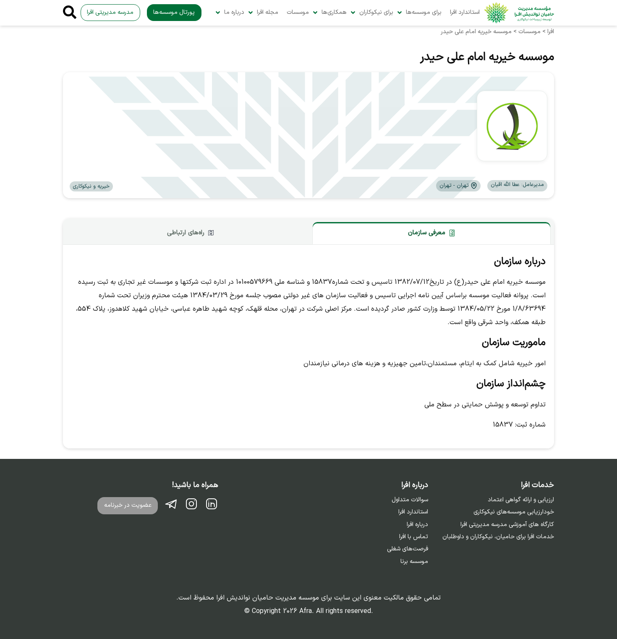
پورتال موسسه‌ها (174, 12)
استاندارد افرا (465, 12)
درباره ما (234, 12)
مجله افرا (267, 12)
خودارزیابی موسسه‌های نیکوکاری (513, 512)
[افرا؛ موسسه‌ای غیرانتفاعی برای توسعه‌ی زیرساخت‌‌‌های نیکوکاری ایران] (519, 13)
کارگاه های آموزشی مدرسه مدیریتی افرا (507, 525)
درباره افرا (417, 525)
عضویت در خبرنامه (128, 505)
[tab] (431, 233)
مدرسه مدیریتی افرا (110, 12)
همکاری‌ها (334, 12)
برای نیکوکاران (376, 12)
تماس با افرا (413, 537)
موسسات (298, 12)
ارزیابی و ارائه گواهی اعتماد (521, 500)
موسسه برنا (414, 562)
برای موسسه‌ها (424, 12)
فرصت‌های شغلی (407, 549)
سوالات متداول (410, 500)
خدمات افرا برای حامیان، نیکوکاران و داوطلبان (498, 537)
